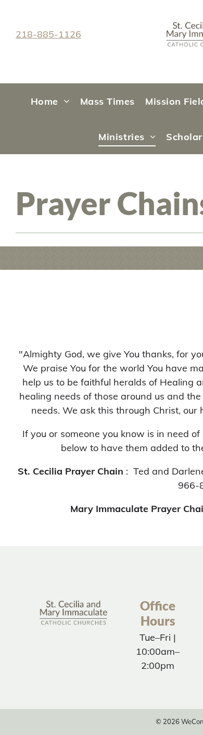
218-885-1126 (48, 34)
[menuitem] (50, 101)
